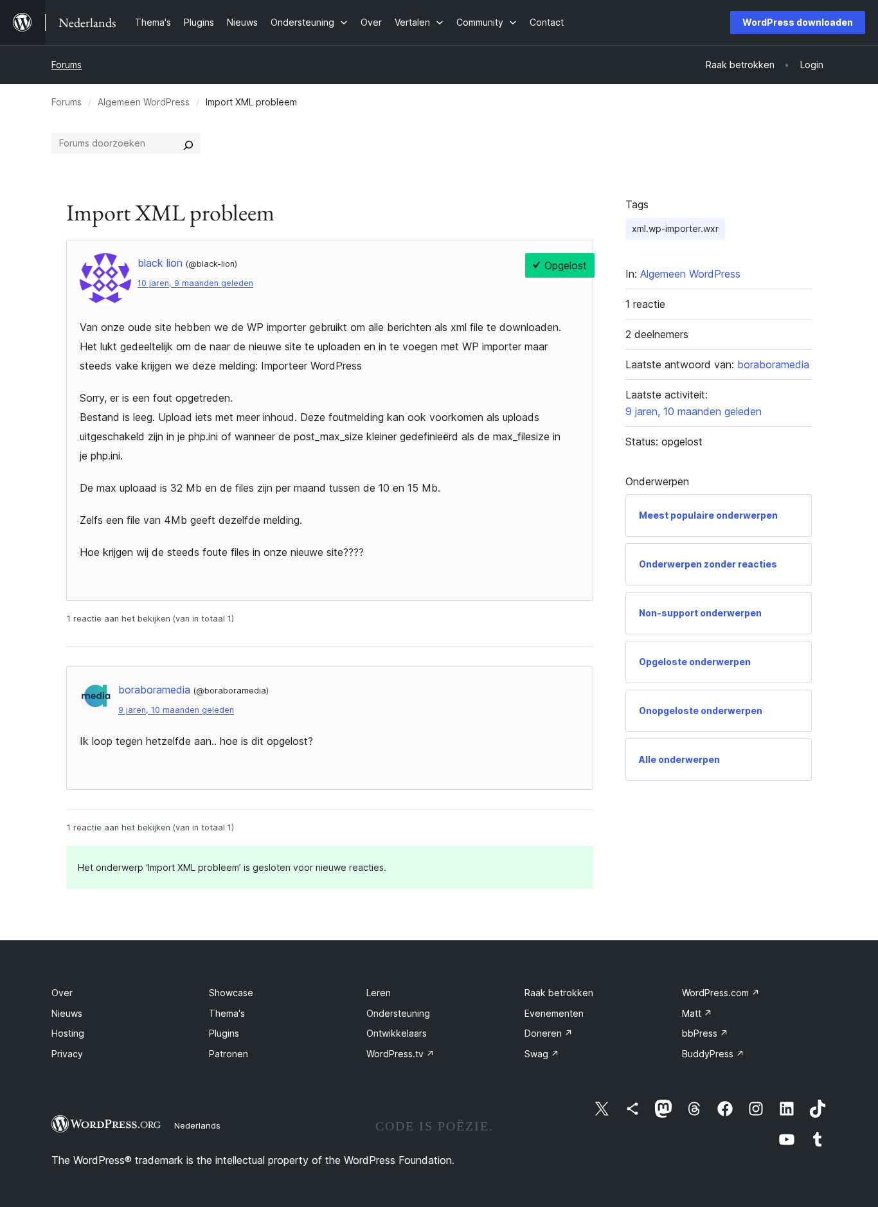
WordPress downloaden (797, 22)
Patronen (228, 1053)
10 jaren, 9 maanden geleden (195, 283)
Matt (697, 1013)
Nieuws (66, 1013)
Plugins (224, 1033)
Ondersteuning (398, 1013)
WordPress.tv (400, 1053)
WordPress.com (721, 992)
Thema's (227, 1013)
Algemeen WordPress (144, 101)
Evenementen (554, 1013)
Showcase (231, 992)
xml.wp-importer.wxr (675, 228)
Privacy (67, 1053)
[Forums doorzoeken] (188, 143)
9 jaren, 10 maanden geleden (176, 710)
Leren (378, 992)
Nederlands (197, 1125)
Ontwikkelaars (396, 1033)
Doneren (548, 1033)
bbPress (705, 1033)
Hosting (67, 1033)
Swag (541, 1053)
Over (62, 992)
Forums (66, 64)
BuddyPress (713, 1053)
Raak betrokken (558, 992)
